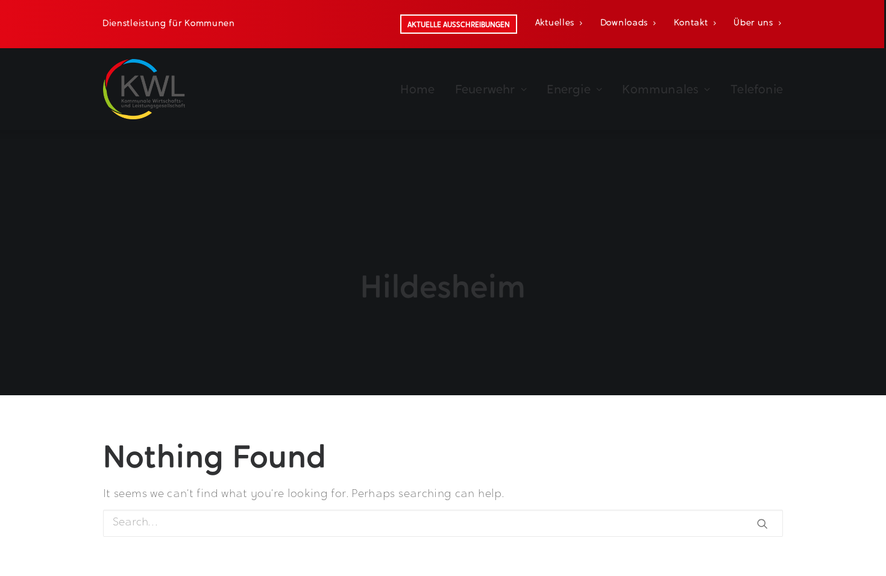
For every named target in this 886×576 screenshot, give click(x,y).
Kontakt (691, 23)
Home (417, 89)
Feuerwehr (485, 89)
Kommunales (660, 89)
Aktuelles (554, 23)
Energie (568, 89)
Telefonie (756, 89)
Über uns (753, 23)
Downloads (624, 23)
